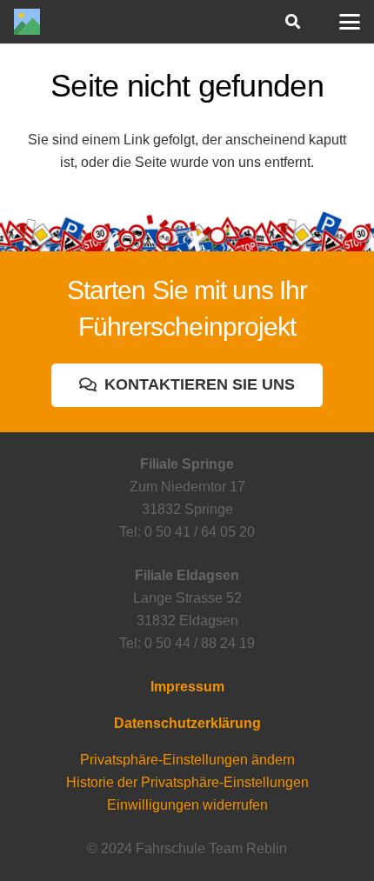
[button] (292, 21)
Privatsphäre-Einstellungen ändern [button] (187, 759)
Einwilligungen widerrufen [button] (187, 805)
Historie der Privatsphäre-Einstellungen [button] (187, 782)
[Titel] (27, 22)
